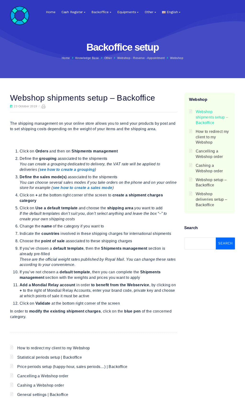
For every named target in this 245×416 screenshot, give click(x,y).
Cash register (72, 12)
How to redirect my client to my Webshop (53, 348)
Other (149, 12)
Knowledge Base (87, 58)
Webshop (176, 58)
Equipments (126, 12)
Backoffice (100, 12)
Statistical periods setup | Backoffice (49, 357)
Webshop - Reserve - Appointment (141, 58)
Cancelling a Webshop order (42, 376)
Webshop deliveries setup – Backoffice (211, 199)
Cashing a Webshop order (40, 385)
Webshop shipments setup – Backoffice (212, 117)
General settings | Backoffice (42, 395)
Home (51, 12)
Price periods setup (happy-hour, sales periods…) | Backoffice (72, 367)
